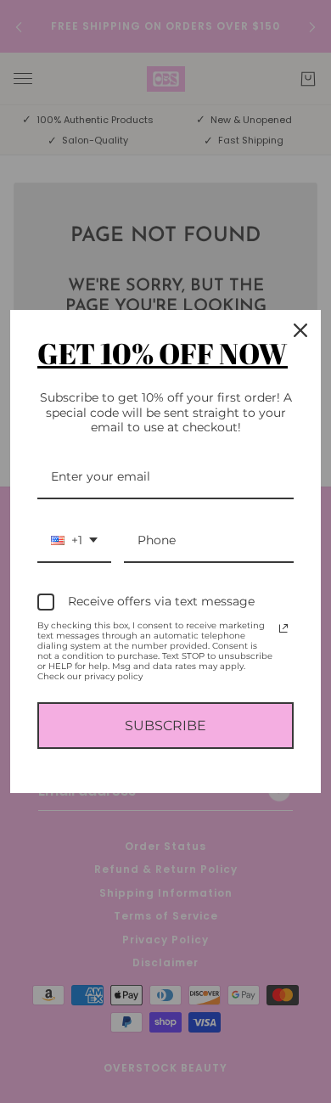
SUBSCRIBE (165, 726)
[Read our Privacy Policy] (283, 628)
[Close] (300, 330)
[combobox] (74, 541)
